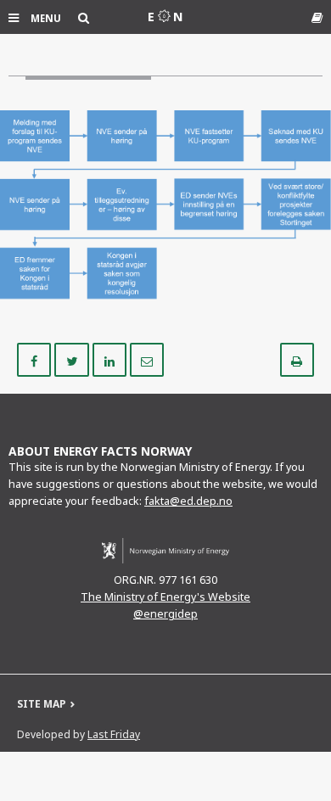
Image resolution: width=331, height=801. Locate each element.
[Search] (83, 17)
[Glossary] (317, 17)
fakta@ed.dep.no (188, 501)
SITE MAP (41, 704)
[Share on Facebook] (35, 358)
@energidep (165, 614)
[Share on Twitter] (73, 358)
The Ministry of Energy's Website (165, 597)
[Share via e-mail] (147, 358)
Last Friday (113, 734)
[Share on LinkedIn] (111, 358)
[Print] (297, 358)
